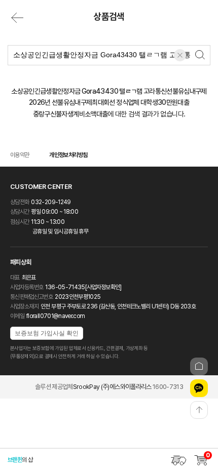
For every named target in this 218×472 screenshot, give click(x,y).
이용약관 (19, 155)
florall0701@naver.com (55, 316)
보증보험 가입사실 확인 (47, 333)
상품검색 (108, 16)
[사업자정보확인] (103, 287)
